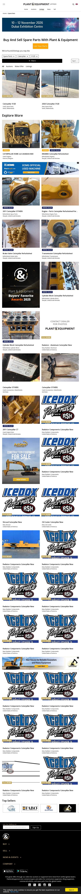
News (49, 9)
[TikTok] (50, 884)
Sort (74, 61)
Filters (33, 61)
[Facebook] (40, 884)
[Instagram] (45, 884)
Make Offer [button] (19, 66)
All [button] (3, 66)
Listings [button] (29, 66)
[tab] (3, 66)
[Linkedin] (30, 884)
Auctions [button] (9, 66)
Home (26, 9)
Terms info (14, 891)
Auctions (33, 9)
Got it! (71, 889)
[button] (40, 845)
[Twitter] (35, 884)
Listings (41, 9)
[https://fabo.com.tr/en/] (15, 808)
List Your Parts (40, 46)
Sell (55, 9)
